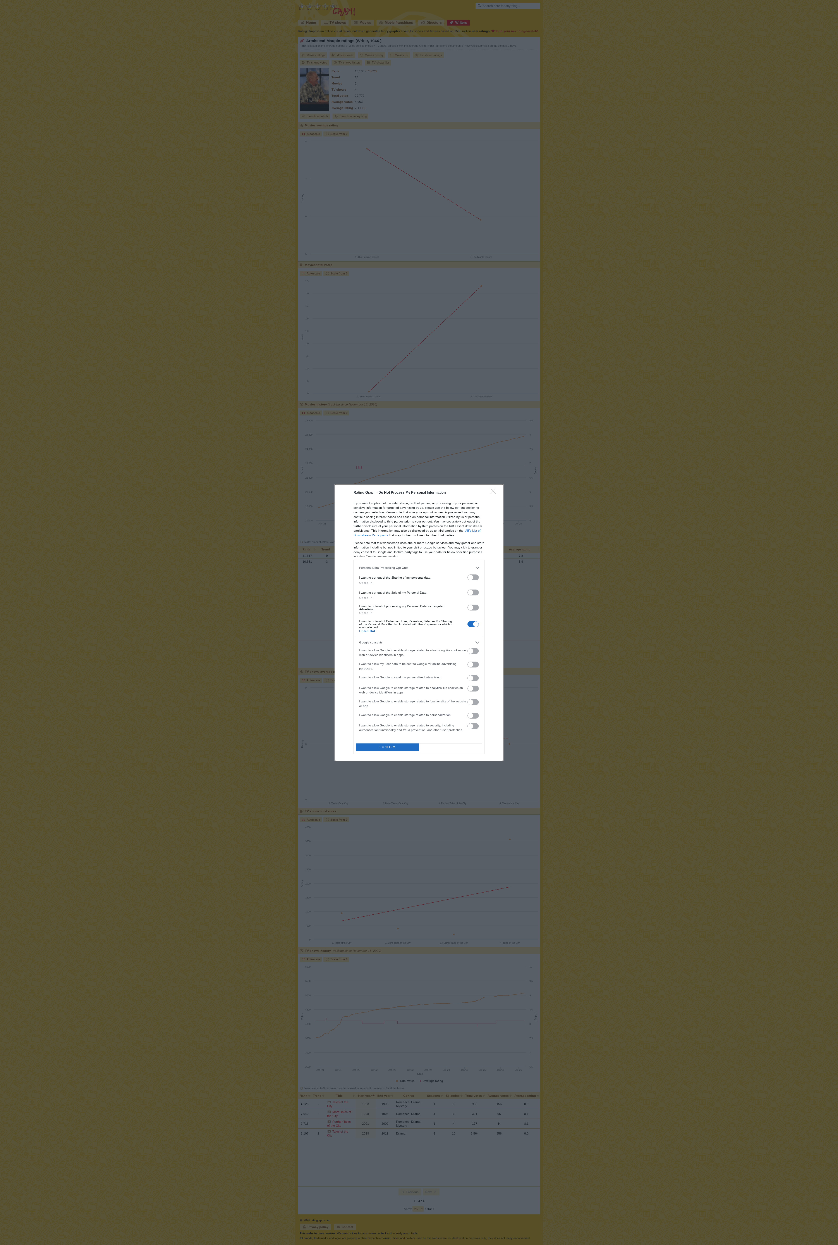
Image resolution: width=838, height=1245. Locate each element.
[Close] (494, 493)
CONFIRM (388, 747)
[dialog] (419, 622)
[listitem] (419, 568)
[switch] (473, 577)
